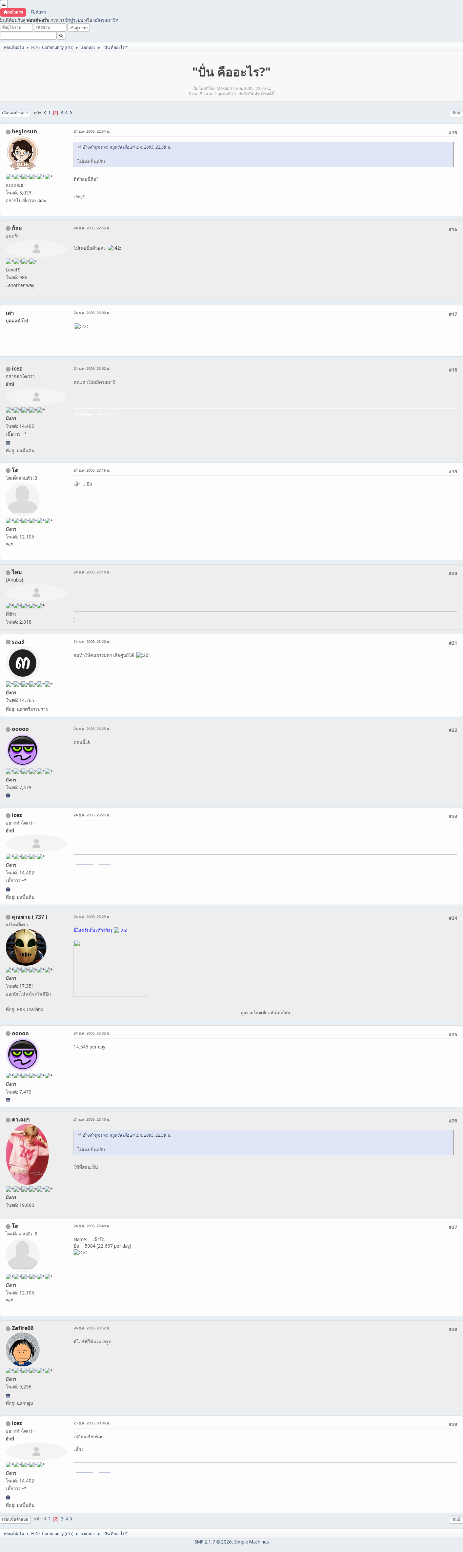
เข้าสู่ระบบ (73, 20)
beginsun (24, 131)
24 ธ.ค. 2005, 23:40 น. (92, 1119)
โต (15, 470)
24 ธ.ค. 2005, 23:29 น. (92, 916)
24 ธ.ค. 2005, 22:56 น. (92, 227)
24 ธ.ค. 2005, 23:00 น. (92, 312)
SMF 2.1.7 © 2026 (213, 1542)
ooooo (20, 729)
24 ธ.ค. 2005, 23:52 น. (92, 1327)
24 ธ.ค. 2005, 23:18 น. (92, 571)
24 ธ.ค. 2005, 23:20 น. (92, 641)
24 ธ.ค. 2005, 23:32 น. (92, 1033)
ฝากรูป (104, 415)
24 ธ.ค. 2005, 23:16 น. (92, 470)
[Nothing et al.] (8, 1396)
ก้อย (17, 228)
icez (17, 368)
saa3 (18, 641)
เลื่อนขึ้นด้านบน (15, 1519)
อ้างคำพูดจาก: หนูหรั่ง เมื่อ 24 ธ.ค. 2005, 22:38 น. (127, 147)
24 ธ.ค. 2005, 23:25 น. (92, 728)
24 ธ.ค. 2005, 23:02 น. (92, 368)
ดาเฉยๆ (21, 1119)
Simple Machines (251, 1542)
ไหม (17, 572)
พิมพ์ (456, 112)
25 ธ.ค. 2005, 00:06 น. (92, 1422)
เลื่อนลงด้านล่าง (15, 112)
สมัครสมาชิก (105, 20)
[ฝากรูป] (8, 443)
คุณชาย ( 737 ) (29, 917)
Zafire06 (23, 1328)
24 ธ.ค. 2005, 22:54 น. (92, 131)
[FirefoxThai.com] (8, 795)
